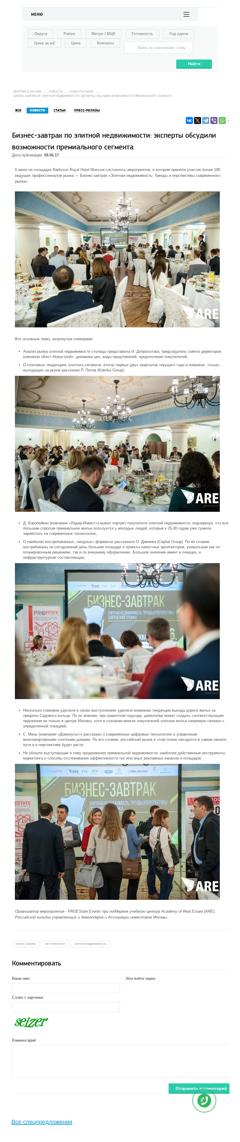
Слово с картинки (27, 997)
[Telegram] (205, 120)
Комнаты (105, 43)
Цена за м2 (44, 43)
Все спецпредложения (41, 1122)
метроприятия (55, 944)
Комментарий (24, 1040)
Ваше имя (21, 978)
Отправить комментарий (201, 1088)
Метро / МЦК (103, 34)
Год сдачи (178, 34)
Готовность (142, 34)
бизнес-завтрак (26, 944)
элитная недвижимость (90, 944)
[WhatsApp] (222, 120)
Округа (40, 34)
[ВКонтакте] (189, 120)
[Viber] (213, 120)
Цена (75, 43)
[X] (197, 120)
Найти (194, 63)
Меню (37, 14)
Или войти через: (141, 978)
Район (69, 34)
